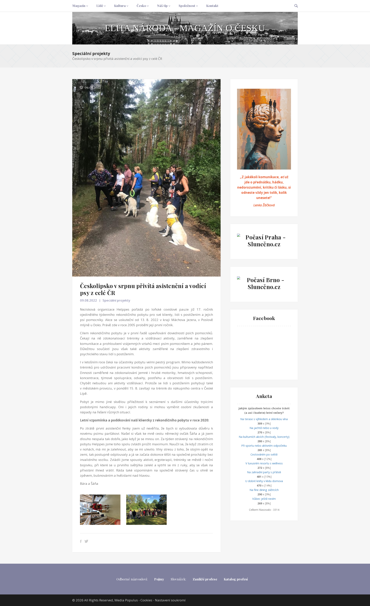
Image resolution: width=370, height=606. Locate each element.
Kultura (120, 5)
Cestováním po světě (264, 454)
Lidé (99, 5)
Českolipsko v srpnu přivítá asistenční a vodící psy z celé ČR (143, 289)
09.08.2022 (88, 300)
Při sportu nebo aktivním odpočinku (264, 445)
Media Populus (126, 600)
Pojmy (159, 579)
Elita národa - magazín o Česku (185, 28)
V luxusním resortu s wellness (264, 463)
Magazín (78, 5)
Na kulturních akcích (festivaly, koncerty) (264, 437)
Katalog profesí (236, 579)
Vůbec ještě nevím (264, 499)
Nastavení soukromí (170, 600)
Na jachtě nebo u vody (264, 428)
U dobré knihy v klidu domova (264, 481)
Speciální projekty (91, 53)
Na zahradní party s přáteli (264, 472)
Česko (141, 5)
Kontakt (212, 5)
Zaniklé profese (205, 579)
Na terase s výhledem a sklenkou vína (264, 419)
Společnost (187, 5)
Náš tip (162, 5)
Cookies (146, 600)
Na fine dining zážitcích (264, 490)
